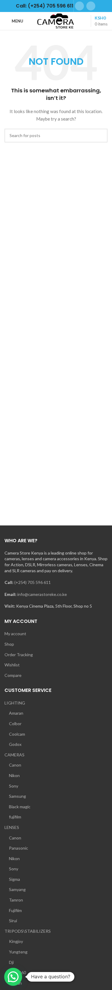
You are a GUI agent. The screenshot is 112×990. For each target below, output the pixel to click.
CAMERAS (14, 754)
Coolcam (17, 734)
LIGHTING (14, 702)
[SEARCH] (101, 135)
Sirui (13, 920)
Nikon (14, 775)
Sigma (14, 879)
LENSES (11, 827)
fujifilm (15, 816)
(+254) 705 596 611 (32, 582)
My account (15, 633)
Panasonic (18, 848)
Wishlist (12, 664)
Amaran (16, 713)
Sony (13, 785)
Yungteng (18, 951)
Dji (11, 962)
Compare (13, 675)
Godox (15, 744)
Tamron (16, 899)
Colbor (15, 723)
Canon (15, 764)
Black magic (19, 806)
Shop (9, 644)
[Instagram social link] (90, 5)
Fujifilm (15, 910)
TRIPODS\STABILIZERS (27, 931)
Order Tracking (18, 654)
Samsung (17, 796)
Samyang (17, 889)
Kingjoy (16, 941)
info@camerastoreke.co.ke (42, 594)
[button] (13, 977)
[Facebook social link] (79, 5)
